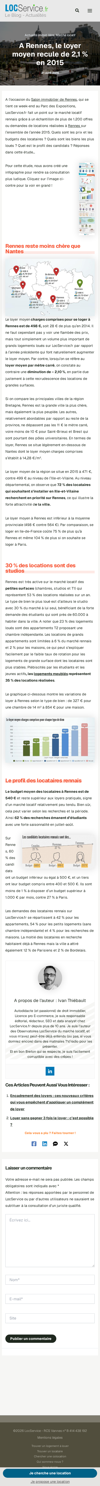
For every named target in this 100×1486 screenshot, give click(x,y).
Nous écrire (50, 1467)
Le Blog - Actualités (25, 15)
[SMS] (55, 1143)
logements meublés (51, 673)
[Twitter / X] (66, 1143)
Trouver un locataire (50, 1451)
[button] (77, 11)
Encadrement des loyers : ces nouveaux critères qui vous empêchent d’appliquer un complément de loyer (51, 1102)
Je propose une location (50, 1481)
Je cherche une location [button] (50, 1473)
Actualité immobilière (39, 35)
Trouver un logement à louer (50, 1446)
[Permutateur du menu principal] (89, 10)
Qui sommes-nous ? (50, 1461)
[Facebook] (34, 1143)
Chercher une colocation (50, 1456)
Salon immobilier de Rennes (54, 99)
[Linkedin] (50, 1071)
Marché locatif (65, 35)
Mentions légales (50, 1438)
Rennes (74, 125)
